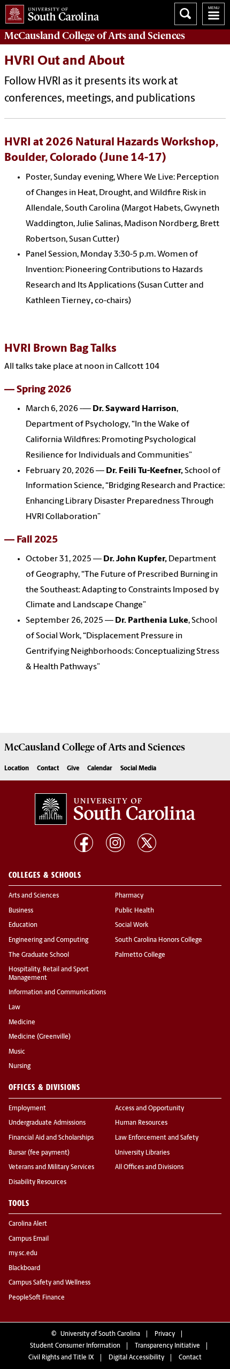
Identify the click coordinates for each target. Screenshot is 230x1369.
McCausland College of (94, 36)
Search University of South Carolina (185, 14)
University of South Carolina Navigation (213, 14)
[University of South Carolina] (115, 809)
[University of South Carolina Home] (49, 12)
